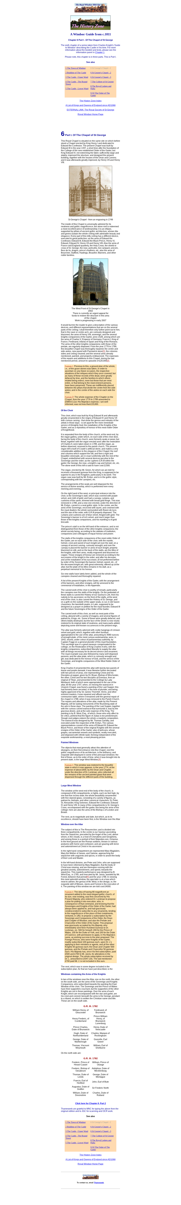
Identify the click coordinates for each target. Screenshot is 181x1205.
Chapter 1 (99, 52)
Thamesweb (99, 1183)
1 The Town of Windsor (75, 68)
